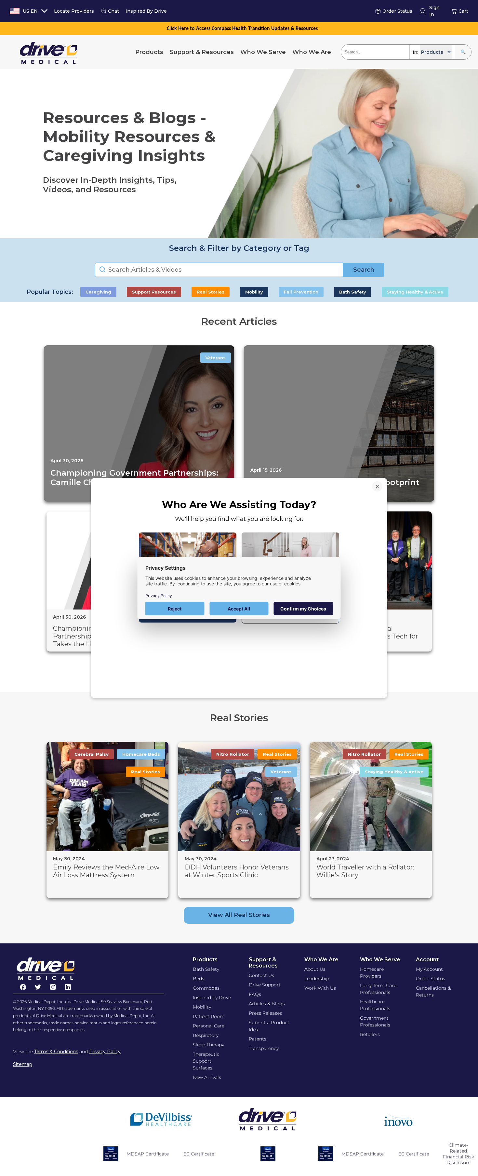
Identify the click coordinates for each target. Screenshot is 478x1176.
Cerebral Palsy (91, 754)
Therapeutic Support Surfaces (206, 1061)
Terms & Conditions (56, 1051)
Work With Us (320, 988)
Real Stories (210, 291)
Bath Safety (352, 291)
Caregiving (98, 291)
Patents (257, 1039)
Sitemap (22, 1064)
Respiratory (206, 1035)
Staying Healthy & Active (415, 291)
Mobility (254, 291)
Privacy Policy (105, 1051)
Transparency (264, 1048)
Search (363, 269)
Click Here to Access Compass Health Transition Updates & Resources (242, 28)
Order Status (397, 11)
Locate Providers (74, 11)
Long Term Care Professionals (378, 988)
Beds (198, 979)
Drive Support (265, 985)
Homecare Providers (372, 972)
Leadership (316, 979)
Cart (463, 11)
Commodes (206, 988)
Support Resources (154, 291)
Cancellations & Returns (433, 991)
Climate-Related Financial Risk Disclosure (458, 1154)
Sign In (434, 11)
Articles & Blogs (267, 1004)
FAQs (255, 994)
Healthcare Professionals (375, 1005)
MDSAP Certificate (147, 1154)
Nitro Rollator (232, 754)
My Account (429, 969)
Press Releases (265, 1013)
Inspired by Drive (212, 997)
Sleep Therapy (208, 1045)
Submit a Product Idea (269, 1026)
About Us (314, 969)
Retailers (370, 1034)
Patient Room (209, 1016)
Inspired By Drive (146, 11)
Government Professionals (375, 1021)
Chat (113, 11)
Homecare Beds (141, 754)
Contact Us (261, 975)
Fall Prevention (301, 291)
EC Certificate (198, 1154)
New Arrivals (207, 1077)
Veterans (216, 357)
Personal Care (208, 1026)
